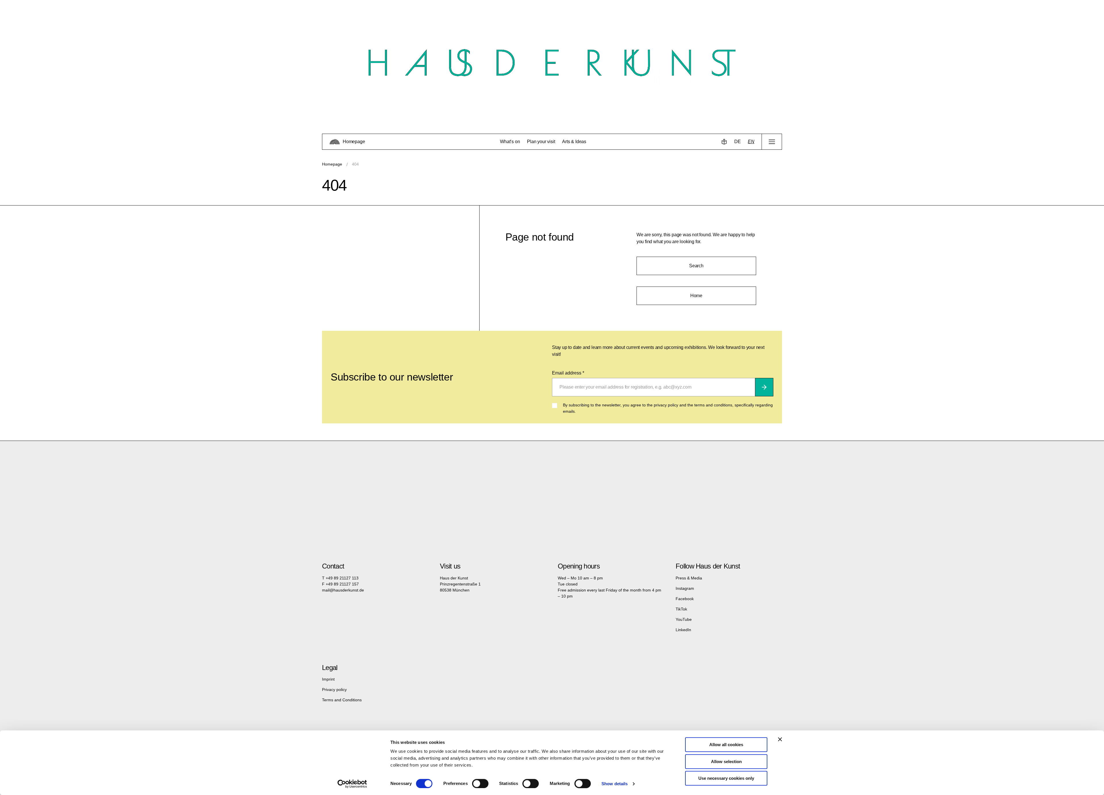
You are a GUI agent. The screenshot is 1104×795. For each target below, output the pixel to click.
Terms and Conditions (342, 700)
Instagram (685, 588)
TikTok (681, 609)
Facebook (685, 598)
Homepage (332, 164)
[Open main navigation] (772, 141)
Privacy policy (334, 689)
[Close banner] (780, 739)
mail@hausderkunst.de (343, 590)
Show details (614, 783)
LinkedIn (683, 629)
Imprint (328, 679)
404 (355, 164)
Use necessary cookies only (726, 778)
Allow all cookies (726, 744)
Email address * (568, 372)
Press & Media (689, 578)
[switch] (480, 783)
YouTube (684, 619)
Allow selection (726, 761)
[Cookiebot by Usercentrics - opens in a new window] (352, 783)
